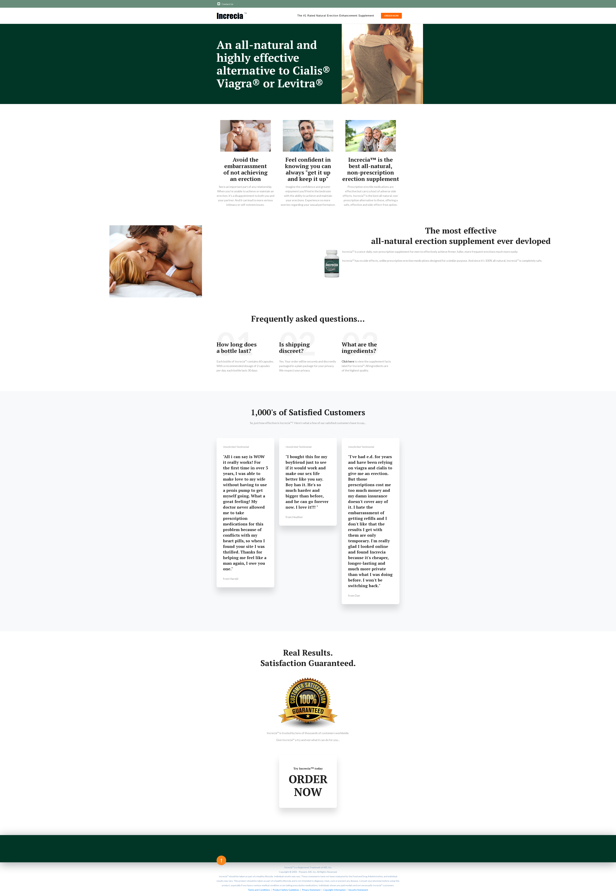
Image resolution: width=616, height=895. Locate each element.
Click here (348, 361)
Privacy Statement (311, 889)
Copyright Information (334, 889)
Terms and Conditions (259, 889)
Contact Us (227, 4)
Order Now (391, 15)
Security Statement (358, 889)
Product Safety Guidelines (286, 889)
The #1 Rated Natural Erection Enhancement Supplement (335, 15)
